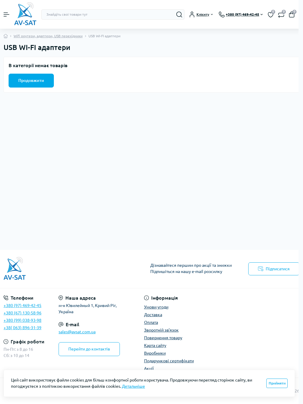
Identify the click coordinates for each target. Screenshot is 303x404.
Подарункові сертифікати (169, 360)
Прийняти (277, 383)
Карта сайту (155, 345)
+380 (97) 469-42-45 (22, 305)
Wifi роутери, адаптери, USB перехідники (48, 36)
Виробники (155, 353)
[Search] (179, 14)
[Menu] (6, 14)
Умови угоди (156, 307)
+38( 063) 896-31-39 (22, 327)
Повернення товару (163, 337)
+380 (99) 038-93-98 (22, 320)
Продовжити (31, 80)
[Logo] (25, 14)
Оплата (151, 322)
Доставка (153, 314)
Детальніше (133, 386)
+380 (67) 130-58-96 (22, 313)
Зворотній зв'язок (161, 330)
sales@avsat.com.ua (77, 331)
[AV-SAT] (50, 269)
